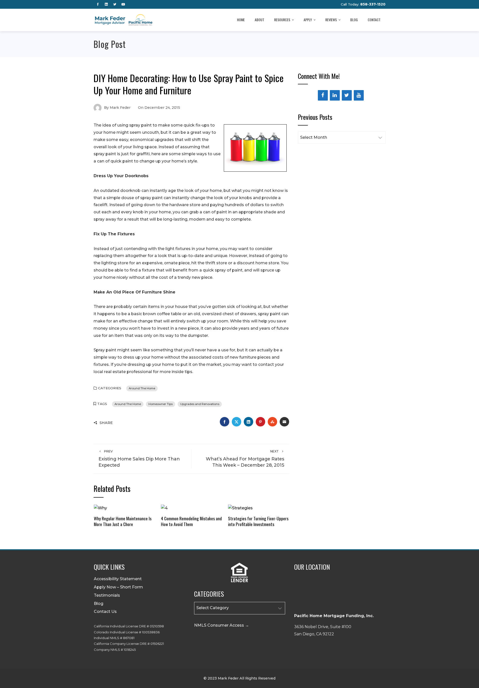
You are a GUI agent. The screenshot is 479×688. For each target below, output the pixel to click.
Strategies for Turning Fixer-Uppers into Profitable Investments (258, 521)
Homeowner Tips (160, 404)
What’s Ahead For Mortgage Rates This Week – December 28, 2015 (245, 458)
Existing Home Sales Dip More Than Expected (139, 458)
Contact (374, 19)
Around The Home (142, 388)
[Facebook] (323, 95)
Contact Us (105, 611)
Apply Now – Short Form (118, 587)
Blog (354, 19)
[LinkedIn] (335, 95)
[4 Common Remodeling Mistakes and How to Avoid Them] (164, 508)
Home (241, 19)
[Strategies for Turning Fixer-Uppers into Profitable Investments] (240, 508)
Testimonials (107, 595)
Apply (308, 19)
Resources (282, 19)
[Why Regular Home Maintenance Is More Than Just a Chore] (100, 508)
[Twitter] (347, 95)
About (259, 19)
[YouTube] (359, 95)
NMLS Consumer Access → (221, 625)
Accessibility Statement (118, 578)
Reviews (331, 19)
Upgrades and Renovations (199, 404)
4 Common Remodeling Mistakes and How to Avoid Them (191, 521)
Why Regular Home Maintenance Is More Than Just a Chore (122, 521)
